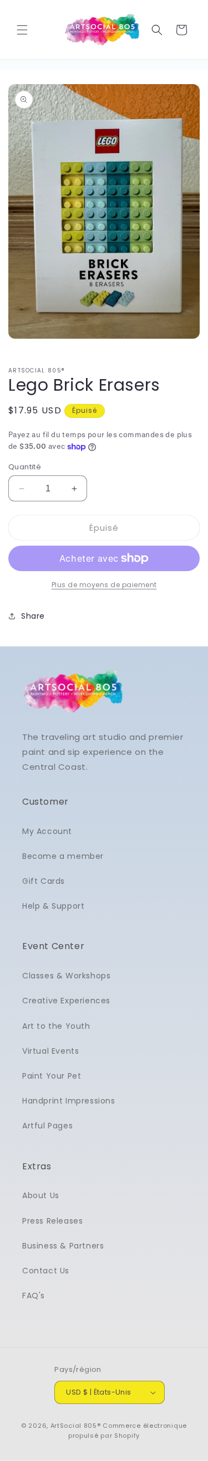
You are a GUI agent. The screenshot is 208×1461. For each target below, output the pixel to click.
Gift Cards (43, 881)
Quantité (24, 467)
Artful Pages (47, 1125)
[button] (22, 30)
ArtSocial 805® (75, 1425)
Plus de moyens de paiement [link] (104, 584)
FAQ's (33, 1295)
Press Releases (52, 1220)
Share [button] (33, 615)
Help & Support (53, 905)
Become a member (63, 856)
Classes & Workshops (66, 975)
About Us (40, 1195)
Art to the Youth (56, 1026)
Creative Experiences (66, 1000)
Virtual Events (50, 1050)
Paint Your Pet (51, 1075)
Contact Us (45, 1270)
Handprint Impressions (68, 1100)
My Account (47, 831)
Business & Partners (63, 1245)
